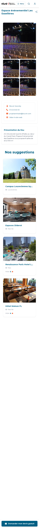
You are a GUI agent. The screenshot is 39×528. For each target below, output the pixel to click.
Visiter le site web (15, 117)
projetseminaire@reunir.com (20, 114)
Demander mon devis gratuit (21, 524)
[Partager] (36, 12)
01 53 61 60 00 (14, 110)
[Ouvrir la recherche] (28, 3)
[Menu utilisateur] (34, 3)
